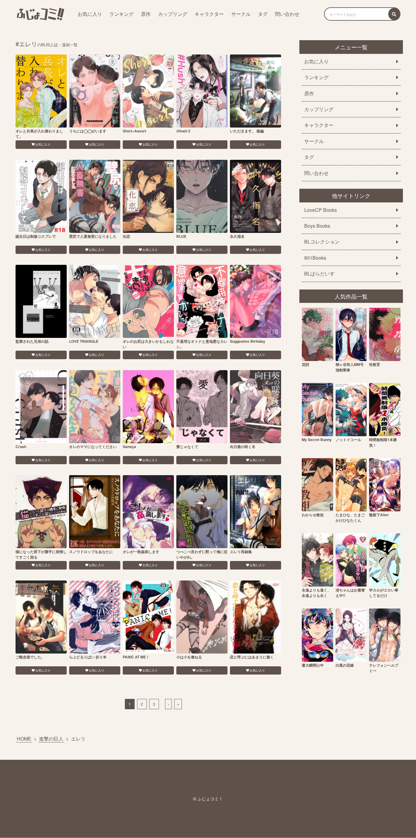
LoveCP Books (320, 210)
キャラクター (209, 13)
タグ (263, 13)
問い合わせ (287, 13)
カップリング (172, 13)
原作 (146, 13)
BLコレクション (322, 241)
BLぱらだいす (319, 273)
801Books (315, 258)
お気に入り (90, 13)
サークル (241, 13)
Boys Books (317, 226)
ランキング (121, 13)
